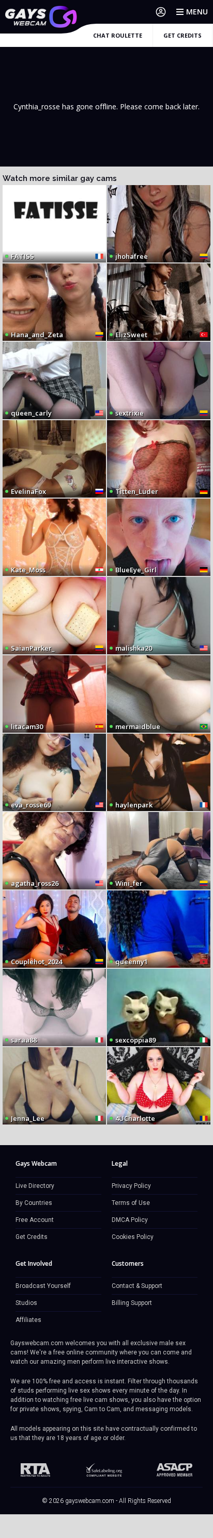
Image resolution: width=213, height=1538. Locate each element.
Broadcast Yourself (43, 1286)
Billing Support (132, 1303)
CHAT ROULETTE (117, 35)
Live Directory (35, 1186)
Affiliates (28, 1320)
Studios (26, 1303)
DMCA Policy (130, 1220)
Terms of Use (131, 1203)
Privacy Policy (131, 1186)
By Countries (34, 1203)
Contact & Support (137, 1286)
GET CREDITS (182, 35)
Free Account (35, 1220)
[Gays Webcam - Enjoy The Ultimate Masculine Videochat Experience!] (41, 16)
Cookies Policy (133, 1237)
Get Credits (32, 1237)
